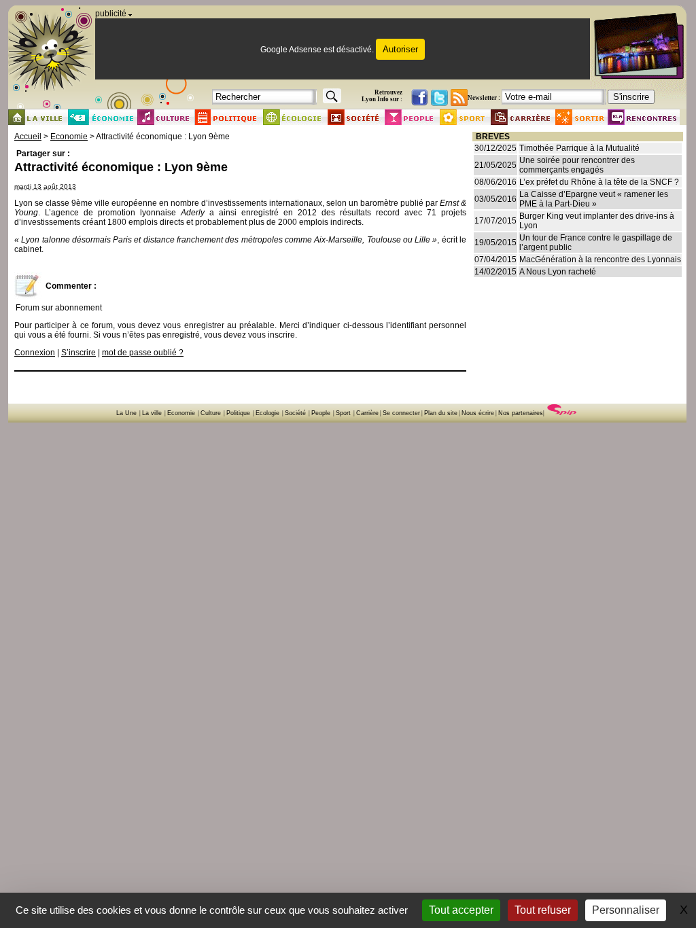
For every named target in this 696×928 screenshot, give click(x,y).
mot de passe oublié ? (143, 352)
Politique (238, 413)
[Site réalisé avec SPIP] (562, 413)
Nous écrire (478, 413)
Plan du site (440, 413)
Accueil (27, 136)
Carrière (367, 413)
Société (295, 413)
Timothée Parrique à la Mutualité (579, 148)
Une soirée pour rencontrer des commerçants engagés (577, 165)
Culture (211, 413)
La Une (126, 413)
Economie (69, 136)
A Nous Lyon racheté (557, 271)
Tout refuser (543, 910)
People (320, 413)
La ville (152, 413)
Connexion (34, 352)
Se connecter (401, 413)
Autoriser (400, 49)
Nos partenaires (520, 413)
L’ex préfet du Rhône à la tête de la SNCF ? (599, 182)
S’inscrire (78, 352)
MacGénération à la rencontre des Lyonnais (600, 259)
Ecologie (267, 413)
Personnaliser (625, 910)
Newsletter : (484, 97)
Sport (343, 413)
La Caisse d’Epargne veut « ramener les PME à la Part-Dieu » (593, 199)
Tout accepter (461, 910)
